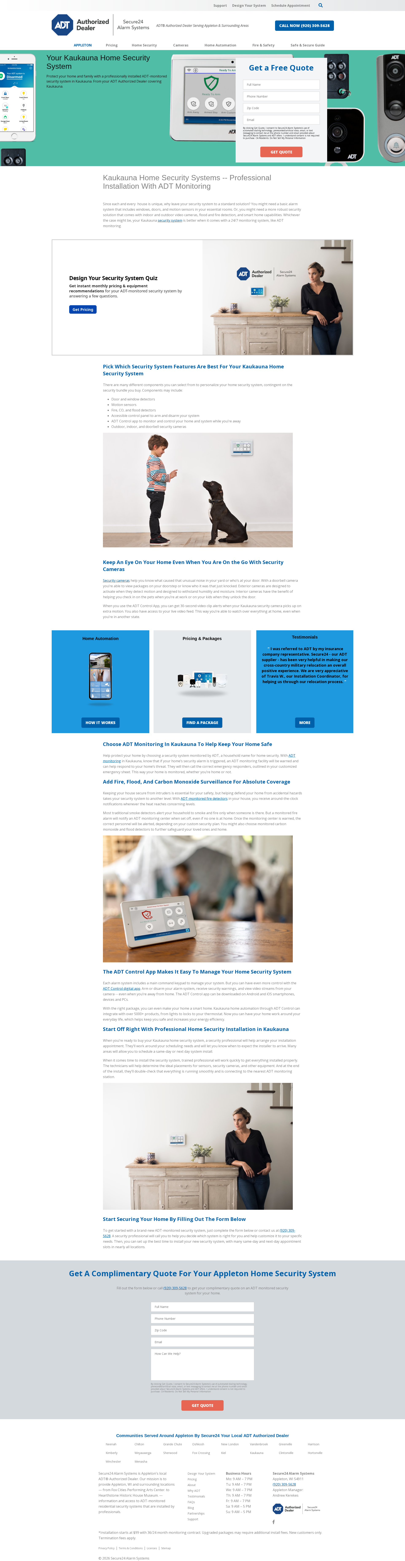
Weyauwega (143, 1453)
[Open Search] (321, 5)
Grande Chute (172, 1444)
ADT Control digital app (121, 988)
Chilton (139, 1444)
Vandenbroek (259, 1444)
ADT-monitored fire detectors (204, 798)
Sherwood (170, 1453)
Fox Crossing (201, 1453)
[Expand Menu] (159, 45)
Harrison (313, 1444)
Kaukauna (256, 1453)
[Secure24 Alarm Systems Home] (100, 25)
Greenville (285, 1444)
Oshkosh (198, 1444)
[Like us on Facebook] (273, 1522)
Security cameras (116, 580)
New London (230, 1444)
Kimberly (111, 1453)
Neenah (111, 1444)
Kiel (223, 1453)
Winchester (113, 1461)
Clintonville (286, 1453)
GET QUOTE (281, 152)
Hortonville (315, 1453)
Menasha (141, 1461)
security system (170, 220)
